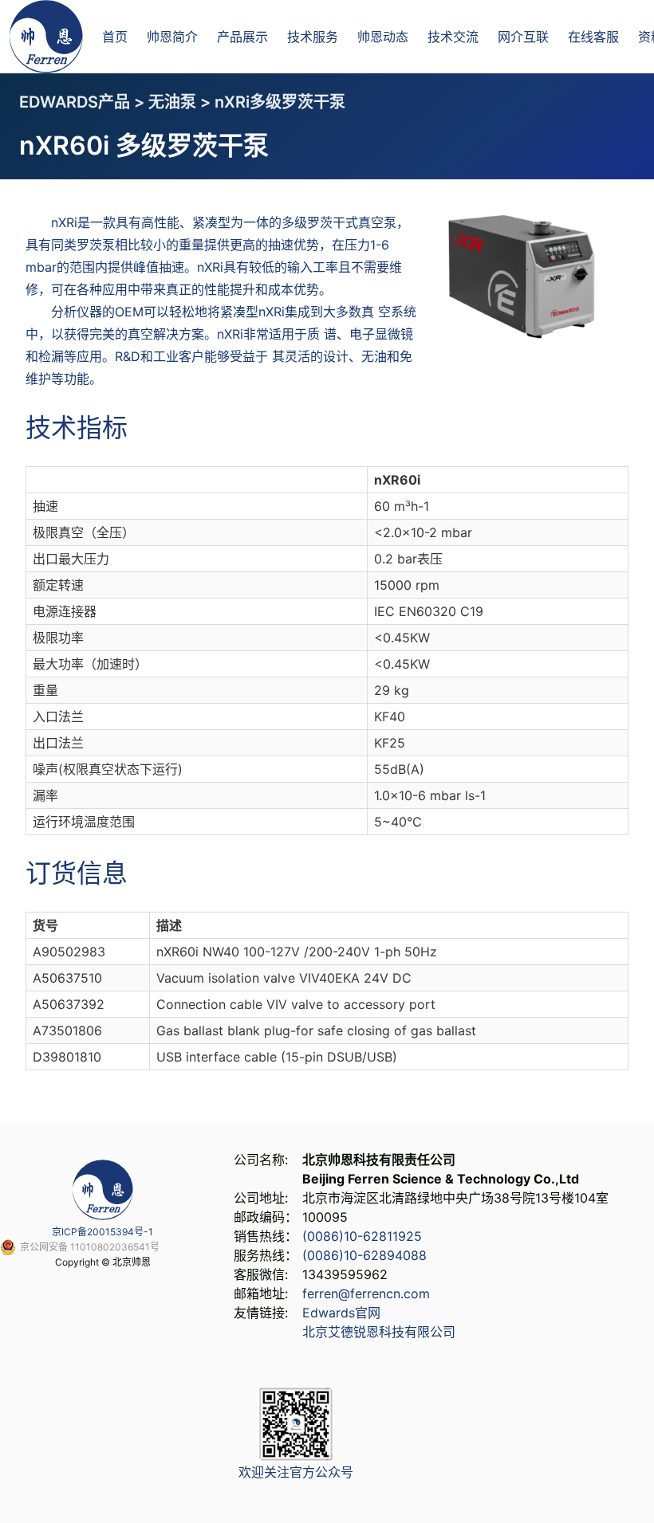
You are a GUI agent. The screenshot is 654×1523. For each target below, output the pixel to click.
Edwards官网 (341, 1313)
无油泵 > (181, 102)
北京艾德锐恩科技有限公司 (378, 1332)
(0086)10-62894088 (364, 1255)
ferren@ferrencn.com (366, 1293)
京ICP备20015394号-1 (102, 1232)
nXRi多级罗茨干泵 (280, 102)
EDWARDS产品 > (83, 102)
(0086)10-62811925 (362, 1236)
